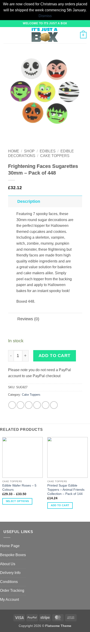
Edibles (48, 151)
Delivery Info (10, 573)
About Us (7, 564)
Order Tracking (12, 590)
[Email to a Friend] (37, 405)
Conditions (9, 582)
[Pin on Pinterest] (45, 405)
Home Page (10, 546)
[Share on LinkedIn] (54, 405)
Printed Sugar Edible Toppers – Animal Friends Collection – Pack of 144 (65, 489)
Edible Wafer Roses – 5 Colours (19, 487)
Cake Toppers (54, 156)
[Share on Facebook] (20, 405)
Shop (29, 151)
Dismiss (45, 16)
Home (13, 151)
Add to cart (55, 355)
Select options (17, 501)
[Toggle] (12, 201)
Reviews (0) (28, 319)
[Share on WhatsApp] (12, 405)
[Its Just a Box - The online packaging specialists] (44, 35)
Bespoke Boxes (13, 555)
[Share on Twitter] (29, 405)
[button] (6, 35)
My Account (9, 599)
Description (28, 201)
